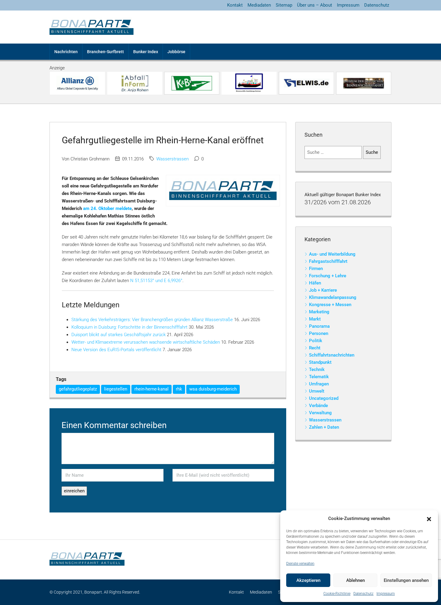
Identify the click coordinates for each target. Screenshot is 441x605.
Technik (317, 369)
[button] (429, 519)
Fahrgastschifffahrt (328, 261)
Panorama (319, 326)
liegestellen (115, 389)
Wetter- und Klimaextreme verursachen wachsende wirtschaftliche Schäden (145, 342)
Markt (315, 319)
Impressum (385, 593)
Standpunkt (320, 362)
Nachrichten (66, 51)
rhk (179, 389)
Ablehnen (355, 580)
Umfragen (319, 384)
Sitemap (284, 5)
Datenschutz (363, 593)
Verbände (318, 405)
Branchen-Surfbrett (105, 51)
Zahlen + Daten (324, 427)
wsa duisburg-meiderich (213, 389)
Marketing (319, 312)
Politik (315, 340)
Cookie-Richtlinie (336, 593)
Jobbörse (176, 51)
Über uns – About (314, 5)
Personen (318, 333)
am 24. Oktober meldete (107, 208)
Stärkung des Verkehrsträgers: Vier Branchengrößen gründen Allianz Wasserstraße (152, 319)
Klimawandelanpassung (332, 297)
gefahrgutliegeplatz (78, 389)
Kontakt (235, 5)
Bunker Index (145, 51)
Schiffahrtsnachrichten (331, 355)
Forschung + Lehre (327, 275)
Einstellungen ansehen (406, 580)
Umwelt (316, 391)
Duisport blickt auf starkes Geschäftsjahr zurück (118, 334)
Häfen (315, 283)
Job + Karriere (323, 290)
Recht (314, 348)
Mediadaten (259, 5)
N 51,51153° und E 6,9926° (156, 280)
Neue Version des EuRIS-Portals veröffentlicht (116, 349)
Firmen (316, 268)
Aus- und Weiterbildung (332, 254)
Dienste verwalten (300, 563)
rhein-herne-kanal (151, 389)
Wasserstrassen (172, 159)
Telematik (319, 376)
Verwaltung (320, 412)
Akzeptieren (308, 580)
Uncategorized (323, 398)
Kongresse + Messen (330, 304)
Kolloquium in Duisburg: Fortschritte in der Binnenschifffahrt (129, 327)
